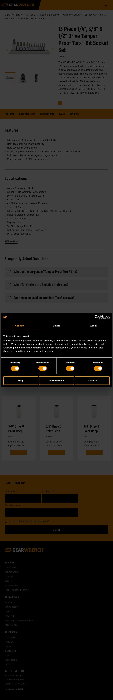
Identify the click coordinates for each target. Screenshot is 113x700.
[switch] (42, 368)
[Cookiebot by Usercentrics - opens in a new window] (97, 317)
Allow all (92, 380)
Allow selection (56, 380)
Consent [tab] (19, 325)
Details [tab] (56, 325)
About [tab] (93, 325)
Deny (20, 380)
